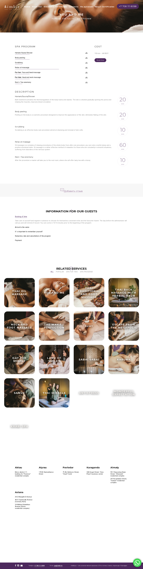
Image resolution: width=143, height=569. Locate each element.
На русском (86, 7)
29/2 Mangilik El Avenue (23, 497)
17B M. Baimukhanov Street (46, 473)
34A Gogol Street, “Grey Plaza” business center (95, 473)
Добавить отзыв (73, 191)
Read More (27, 294)
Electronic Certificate (55, 7)
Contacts (73, 7)
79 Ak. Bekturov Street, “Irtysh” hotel (71, 473)
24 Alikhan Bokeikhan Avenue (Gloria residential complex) (22, 506)
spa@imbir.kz (58, 565)
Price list (37, 7)
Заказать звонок (16, 294)
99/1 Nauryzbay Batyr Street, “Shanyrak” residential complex (118, 474)
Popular (60, 272)
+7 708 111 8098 (39, 565)
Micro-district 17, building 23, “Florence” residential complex (23, 474)
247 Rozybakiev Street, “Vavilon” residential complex (118, 480)
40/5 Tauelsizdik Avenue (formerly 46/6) (23, 501)
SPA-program (86, 272)
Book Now (100, 60)
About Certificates (104, 7)
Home (27, 7)
